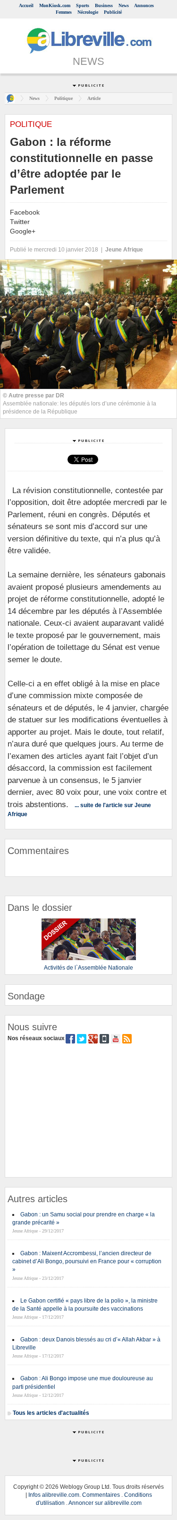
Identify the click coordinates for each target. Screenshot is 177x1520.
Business (104, 5)
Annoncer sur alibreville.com (105, 1503)
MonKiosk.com (54, 5)
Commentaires (101, 1495)
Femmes (64, 12)
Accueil (26, 5)
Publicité (113, 12)
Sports (82, 5)
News (123, 5)
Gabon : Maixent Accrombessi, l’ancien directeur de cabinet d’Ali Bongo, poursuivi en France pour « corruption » (86, 1261)
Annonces (144, 5)
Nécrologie (87, 12)
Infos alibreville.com (53, 1495)
